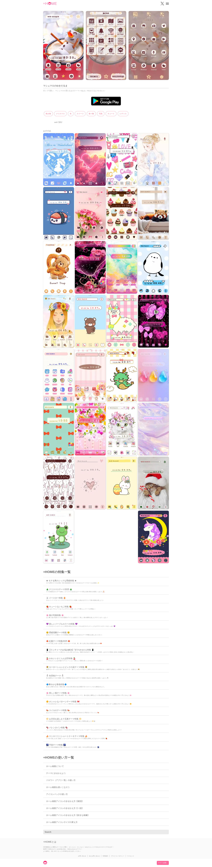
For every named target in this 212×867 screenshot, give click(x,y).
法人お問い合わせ (94, 856)
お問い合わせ (82, 856)
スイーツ (80, 114)
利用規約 (105, 856)
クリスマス (60, 114)
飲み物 (48, 114)
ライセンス (130, 856)
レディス (123, 114)
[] (165, 832)
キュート (111, 114)
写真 (100, 114)
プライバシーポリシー (117, 856)
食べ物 (91, 114)
